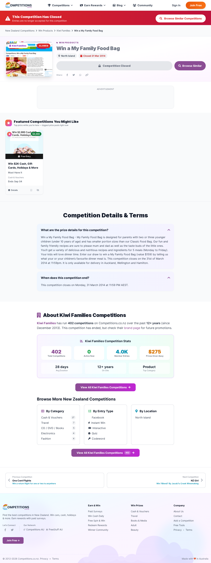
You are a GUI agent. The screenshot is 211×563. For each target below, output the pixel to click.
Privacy (178, 529)
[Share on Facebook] (67, 75)
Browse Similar (192, 65)
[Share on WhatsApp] (80, 75)
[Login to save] (31, 190)
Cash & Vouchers (16, 177)
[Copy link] (87, 75)
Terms (189, 529)
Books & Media (139, 520)
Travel (134, 516)
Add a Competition (184, 520)
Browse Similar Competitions (183, 18)
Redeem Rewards (97, 525)
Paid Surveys (95, 511)
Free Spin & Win (96, 520)
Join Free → (13, 540)
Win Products (45, 30)
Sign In (176, 5)
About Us (178, 511)
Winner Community (98, 529)
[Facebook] (5, 530)
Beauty (134, 529)
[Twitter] (12, 530)
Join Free (196, 5)
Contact (178, 516)
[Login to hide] (37, 190)
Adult (133, 525)
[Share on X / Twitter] (73, 75)
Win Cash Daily (96, 516)
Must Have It (15, 172)
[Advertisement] (105, 99)
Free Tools (179, 525)
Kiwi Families (63, 30)
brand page (132, 328)
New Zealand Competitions (19, 30)
